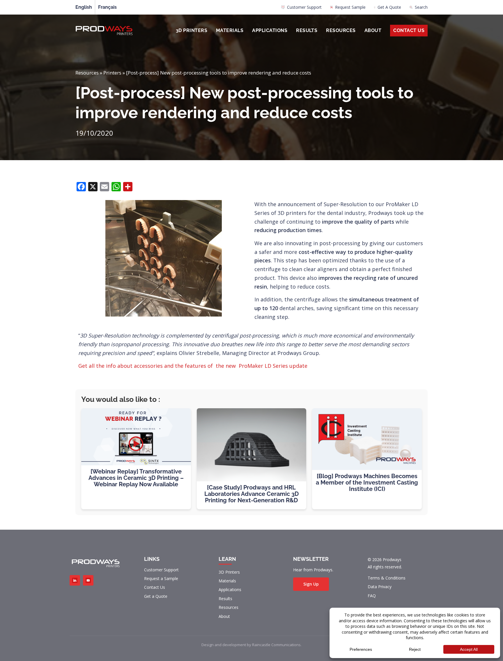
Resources (340, 30)
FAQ (372, 595)
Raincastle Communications (276, 644)
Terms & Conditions (386, 578)
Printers (112, 72)
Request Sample (350, 7)
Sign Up (311, 584)
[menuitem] (301, 8)
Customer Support (304, 7)
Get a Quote (155, 596)
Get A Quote (389, 7)
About (372, 30)
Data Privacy (380, 586)
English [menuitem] (83, 7)
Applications (269, 30)
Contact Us (408, 30)
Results (306, 30)
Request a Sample (161, 578)
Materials (229, 30)
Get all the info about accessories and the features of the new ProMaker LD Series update (192, 365)
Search (421, 7)
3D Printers (191, 30)
